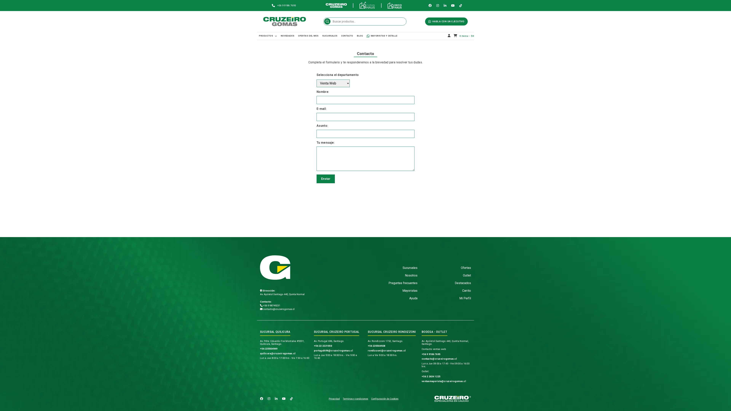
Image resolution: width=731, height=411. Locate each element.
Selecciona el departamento (338, 75)
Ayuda (413, 298)
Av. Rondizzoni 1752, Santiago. (385, 341)
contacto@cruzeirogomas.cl (278, 309)
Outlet (467, 275)
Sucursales (329, 36)
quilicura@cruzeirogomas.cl (277, 353)
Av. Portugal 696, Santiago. (329, 341)
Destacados (463, 283)
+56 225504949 (269, 348)
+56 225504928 (376, 345)
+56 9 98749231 (271, 305)
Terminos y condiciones (355, 398)
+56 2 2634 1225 (431, 376)
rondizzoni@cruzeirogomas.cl (387, 350)
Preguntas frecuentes (403, 283)
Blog (360, 36)
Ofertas (466, 268)
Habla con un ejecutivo (448, 21)
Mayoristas (409, 290)
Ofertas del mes (308, 36)
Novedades (287, 36)
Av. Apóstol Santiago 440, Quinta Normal (282, 294)
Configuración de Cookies (384, 398)
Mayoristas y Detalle (384, 36)
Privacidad (334, 398)
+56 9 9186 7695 (431, 354)
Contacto (347, 36)
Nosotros (411, 275)
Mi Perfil (465, 298)
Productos (266, 36)
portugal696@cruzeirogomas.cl (333, 350)
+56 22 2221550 (323, 345)
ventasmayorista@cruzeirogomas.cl (444, 381)
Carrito (466, 290)
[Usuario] (449, 36)
